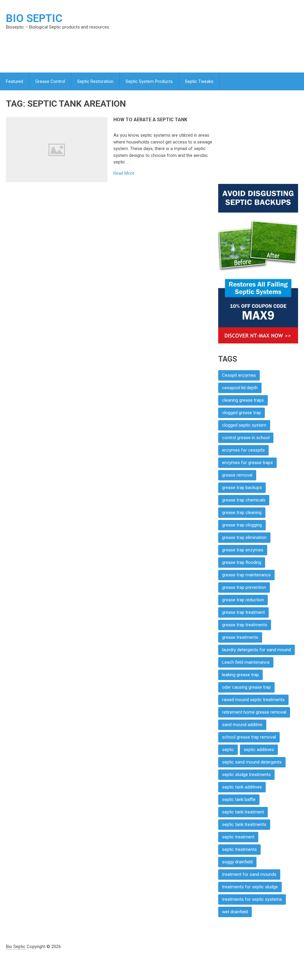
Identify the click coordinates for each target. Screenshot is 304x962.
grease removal (237, 475)
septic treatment (238, 837)
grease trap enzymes (242, 550)
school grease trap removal (249, 737)
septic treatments (239, 849)
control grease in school (246, 437)
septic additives (259, 749)
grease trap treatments (244, 624)
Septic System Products (149, 81)
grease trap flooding (241, 562)
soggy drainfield (237, 862)
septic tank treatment (243, 812)
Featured (14, 81)
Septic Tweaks (199, 81)
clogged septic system (244, 425)
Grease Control (50, 81)
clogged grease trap (241, 412)
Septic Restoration (95, 81)
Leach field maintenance (246, 662)
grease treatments (240, 637)
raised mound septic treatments (253, 699)
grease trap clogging (242, 525)
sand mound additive (242, 724)
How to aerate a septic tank (150, 119)
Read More (123, 173)
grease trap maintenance (246, 575)
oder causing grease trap (246, 687)
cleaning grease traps (243, 400)
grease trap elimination (244, 537)
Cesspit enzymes (239, 375)
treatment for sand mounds (249, 874)
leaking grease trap (240, 674)
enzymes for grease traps (247, 462)
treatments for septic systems (252, 899)
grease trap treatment (243, 612)
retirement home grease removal (254, 712)
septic (228, 749)
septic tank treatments (244, 824)
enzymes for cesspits (243, 450)
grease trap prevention (244, 587)
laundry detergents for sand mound (256, 649)
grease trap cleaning (242, 512)
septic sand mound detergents (252, 762)
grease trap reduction (243, 600)
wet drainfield (235, 911)
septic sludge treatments (246, 774)
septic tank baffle (239, 799)
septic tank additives (242, 787)
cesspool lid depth (240, 387)
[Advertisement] (177, 48)
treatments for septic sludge (250, 887)
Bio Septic (34, 18)
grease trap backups (242, 487)
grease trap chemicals (243, 500)
